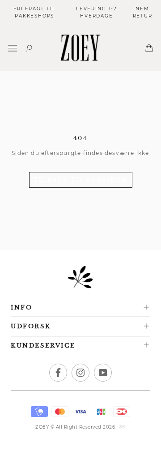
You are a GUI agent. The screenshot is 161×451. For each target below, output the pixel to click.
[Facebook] (58, 373)
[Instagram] (80, 373)
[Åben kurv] (149, 47)
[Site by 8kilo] (122, 427)
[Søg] (29, 48)
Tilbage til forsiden (81, 179)
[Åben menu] (12, 48)
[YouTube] (103, 373)
